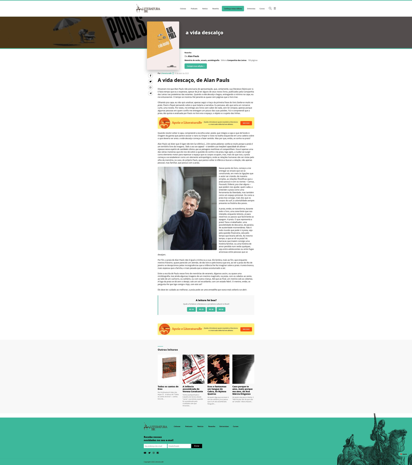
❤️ (403, 454)
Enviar (196, 446)
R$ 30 (211, 309)
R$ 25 (201, 309)
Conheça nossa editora (233, 9)
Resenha (215, 9)
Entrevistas (251, 9)
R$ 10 (191, 309)
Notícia (205, 9)
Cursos (262, 9)
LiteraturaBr (166, 73)
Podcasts (194, 9)
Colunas (183, 9)
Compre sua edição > (195, 66)
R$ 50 (221, 309)
